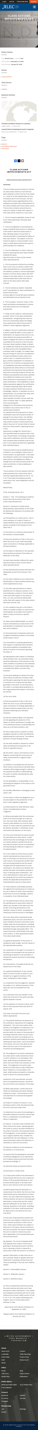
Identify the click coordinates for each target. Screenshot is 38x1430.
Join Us (11, 1)
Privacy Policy (24, 1357)
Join (2, 1409)
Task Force (5, 1373)
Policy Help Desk (22, 1)
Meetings (23, 1409)
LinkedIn (22, 1395)
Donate (33, 1)
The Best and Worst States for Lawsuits (15, 123)
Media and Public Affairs (9, 1385)
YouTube (22, 1398)
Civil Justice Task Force (9, 146)
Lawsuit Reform (6, 77)
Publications (24, 1376)
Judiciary (4, 89)
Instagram (4, 1401)
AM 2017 (4, 144)
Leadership (5, 1354)
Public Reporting (25, 1354)
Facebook (4, 1395)
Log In (4, 1)
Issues (3, 1371)
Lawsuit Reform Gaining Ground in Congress (17, 129)
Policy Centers (24, 1373)
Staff (3, 1360)
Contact (22, 1351)
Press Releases (6, 1387)
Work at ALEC (24, 1360)
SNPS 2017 (5, 148)
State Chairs (5, 1357)
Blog (21, 1371)
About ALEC (5, 1351)
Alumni (3, 1363)
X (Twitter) (4, 1398)
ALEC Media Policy (26, 1385)
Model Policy (5, 1376)
